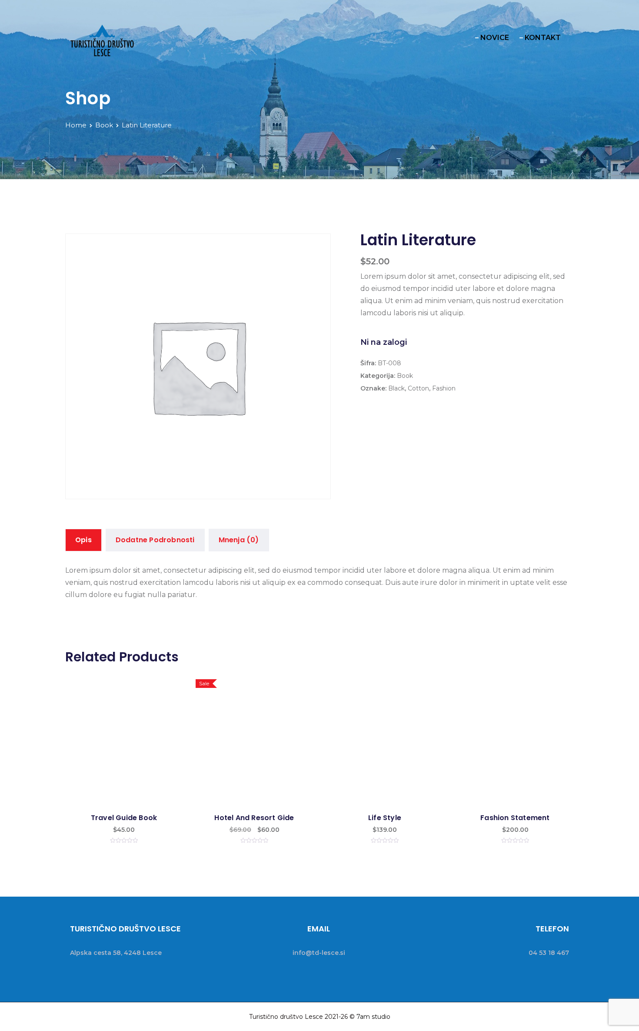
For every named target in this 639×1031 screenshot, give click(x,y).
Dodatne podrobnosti (155, 540)
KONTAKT (543, 37)
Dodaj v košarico (124, 754)
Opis (83, 540)
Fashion (444, 388)
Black (396, 388)
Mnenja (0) (239, 540)
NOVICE (494, 37)
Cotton (418, 388)
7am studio (373, 1017)
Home (76, 125)
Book (104, 125)
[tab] (83, 540)
